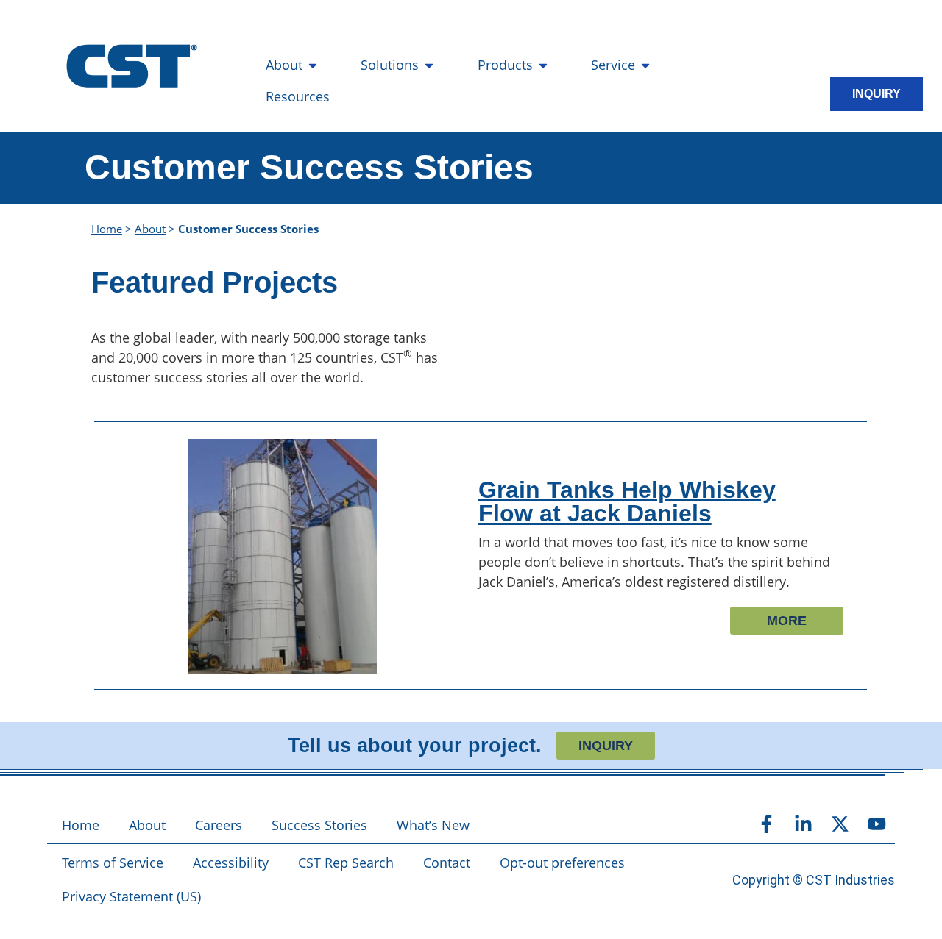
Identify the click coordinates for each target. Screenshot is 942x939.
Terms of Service (112, 862)
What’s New (433, 825)
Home (106, 228)
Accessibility (231, 862)
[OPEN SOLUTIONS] (429, 65)
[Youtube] (876, 823)
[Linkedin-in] (803, 823)
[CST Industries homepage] (131, 66)
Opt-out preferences (562, 862)
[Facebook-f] (766, 823)
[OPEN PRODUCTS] (543, 65)
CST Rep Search (346, 862)
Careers (218, 825)
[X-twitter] (839, 823)
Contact (446, 862)
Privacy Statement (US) (131, 896)
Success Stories (319, 825)
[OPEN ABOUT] (312, 65)
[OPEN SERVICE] (645, 65)
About (150, 228)
